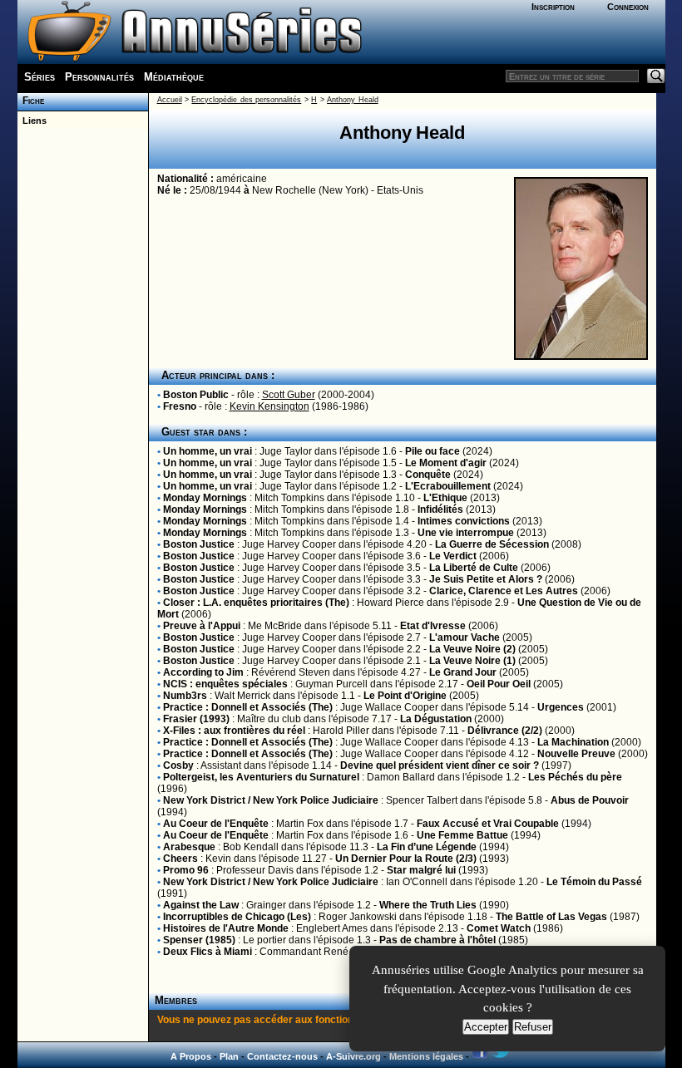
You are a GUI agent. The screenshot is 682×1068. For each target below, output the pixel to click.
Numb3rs (185, 695)
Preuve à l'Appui (201, 626)
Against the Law (201, 905)
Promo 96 (186, 870)
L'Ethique (445, 498)
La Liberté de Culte (473, 567)
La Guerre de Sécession (492, 544)
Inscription (553, 7)
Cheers (180, 858)
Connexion (628, 7)
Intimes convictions (464, 521)
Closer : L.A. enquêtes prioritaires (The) (256, 602)
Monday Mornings (205, 498)
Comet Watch (499, 928)
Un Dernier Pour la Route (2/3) (406, 858)
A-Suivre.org (353, 1056)
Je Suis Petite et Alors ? (485, 579)
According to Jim (203, 672)
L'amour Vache (464, 637)
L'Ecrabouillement (448, 486)
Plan (229, 1056)
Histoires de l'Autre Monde (226, 928)
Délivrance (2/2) (504, 730)
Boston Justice (199, 544)
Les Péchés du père (575, 777)
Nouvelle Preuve (576, 754)
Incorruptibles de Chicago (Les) (237, 917)
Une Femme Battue (462, 835)
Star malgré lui (421, 870)
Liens (32, 121)
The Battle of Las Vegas (551, 917)
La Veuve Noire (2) (472, 649)
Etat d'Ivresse (433, 626)
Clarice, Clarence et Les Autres (503, 591)
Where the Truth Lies (428, 905)
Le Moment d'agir (446, 463)
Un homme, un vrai (207, 451)
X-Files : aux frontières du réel (234, 730)
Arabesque (189, 847)
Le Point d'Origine (405, 695)
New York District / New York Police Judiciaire (270, 800)
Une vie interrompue (466, 533)
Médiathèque (174, 77)
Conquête (428, 474)
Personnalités (99, 77)
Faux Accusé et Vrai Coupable (488, 823)
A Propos (190, 1056)
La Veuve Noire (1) (472, 661)
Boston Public (196, 395)
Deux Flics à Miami (207, 951)
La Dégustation (436, 719)
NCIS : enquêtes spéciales (225, 684)
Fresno (179, 406)
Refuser (532, 1027)
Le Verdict (453, 556)
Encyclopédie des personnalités (246, 100)
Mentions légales (426, 1056)
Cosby (178, 765)
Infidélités (440, 509)
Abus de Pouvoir (590, 800)
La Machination (573, 742)
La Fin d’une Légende (427, 847)
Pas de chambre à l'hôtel (437, 940)
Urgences (560, 707)
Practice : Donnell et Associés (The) (248, 707)
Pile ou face (432, 451)
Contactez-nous (282, 1056)
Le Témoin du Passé (594, 882)
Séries (39, 77)
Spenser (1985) (199, 940)
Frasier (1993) (196, 719)
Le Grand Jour (463, 672)
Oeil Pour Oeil (499, 684)
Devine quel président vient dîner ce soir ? (439, 765)
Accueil (169, 100)
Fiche (30, 100)
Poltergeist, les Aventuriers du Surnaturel (261, 777)
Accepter (485, 1027)
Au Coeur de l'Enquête (216, 823)
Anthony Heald (352, 100)
